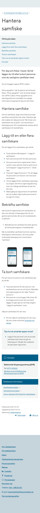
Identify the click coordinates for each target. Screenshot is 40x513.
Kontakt (5, 62)
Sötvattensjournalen (12, 391)
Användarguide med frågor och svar (16, 13)
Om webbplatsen (9, 451)
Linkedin (7, 471)
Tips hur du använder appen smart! (15, 58)
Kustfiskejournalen (11, 387)
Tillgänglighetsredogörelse (12, 459)
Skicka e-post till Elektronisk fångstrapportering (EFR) (15, 372)
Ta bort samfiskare (9, 54)
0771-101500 (12, 368)
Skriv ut (35, 415)
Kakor (4, 455)
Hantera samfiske (8, 43)
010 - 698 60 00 (15, 488)
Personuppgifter (8, 463)
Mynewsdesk (9, 480)
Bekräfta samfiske (9, 51)
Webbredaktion (15, 413)
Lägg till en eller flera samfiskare (14, 47)
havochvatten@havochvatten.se (20, 492)
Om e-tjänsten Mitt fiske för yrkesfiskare (19, 394)
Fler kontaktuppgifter (10, 496)
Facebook (8, 476)
